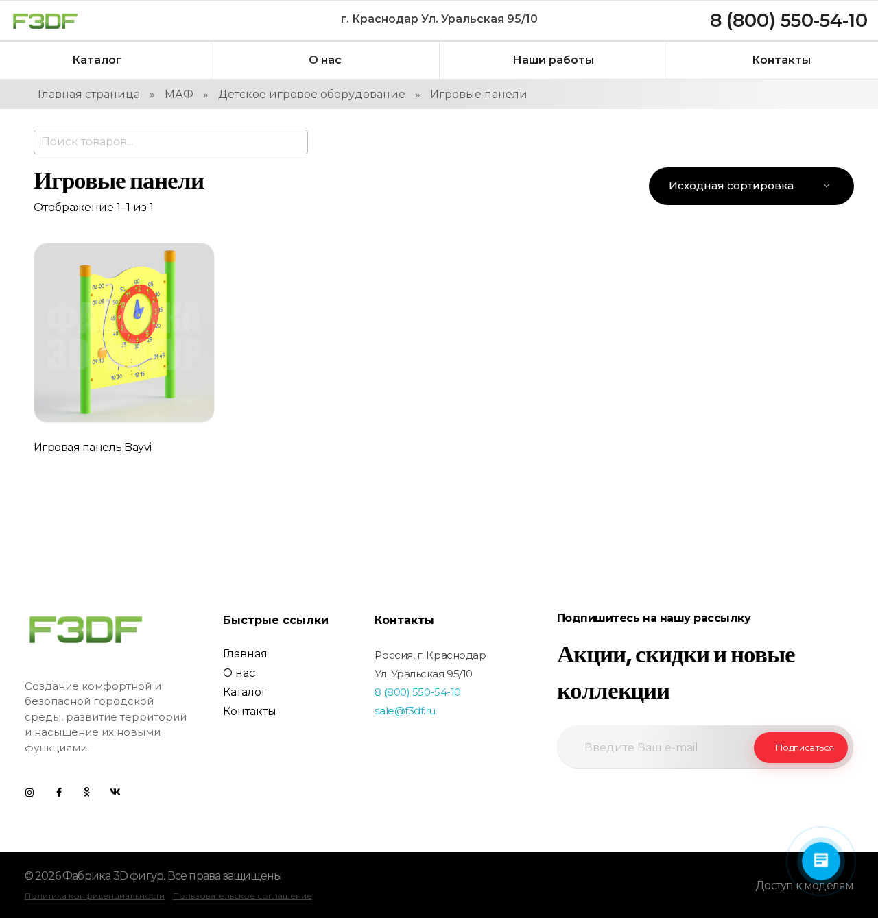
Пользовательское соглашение (242, 896)
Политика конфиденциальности (95, 896)
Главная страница (89, 94)
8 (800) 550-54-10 (417, 692)
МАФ (179, 94)
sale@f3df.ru (405, 710)
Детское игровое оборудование (311, 94)
